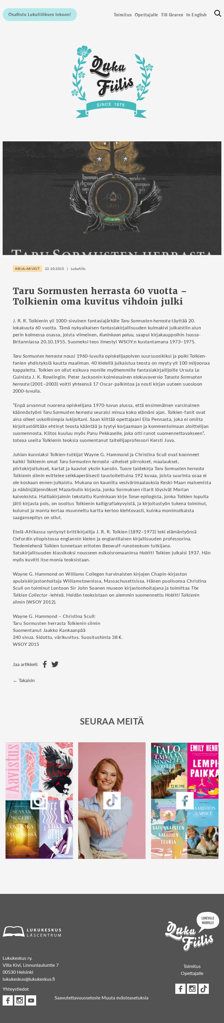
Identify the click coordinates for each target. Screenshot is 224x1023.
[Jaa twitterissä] (53, 664)
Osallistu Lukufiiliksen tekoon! (39, 14)
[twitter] (112, 800)
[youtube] (31, 1000)
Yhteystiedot (16, 988)
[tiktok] (204, 989)
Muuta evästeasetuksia (125, 997)
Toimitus (123, 14)
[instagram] (39, 800)
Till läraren (172, 14)
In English (196, 14)
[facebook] (184, 800)
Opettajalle (146, 14)
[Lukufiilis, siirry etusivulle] (112, 80)
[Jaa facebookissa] (43, 664)
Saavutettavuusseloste (77, 997)
